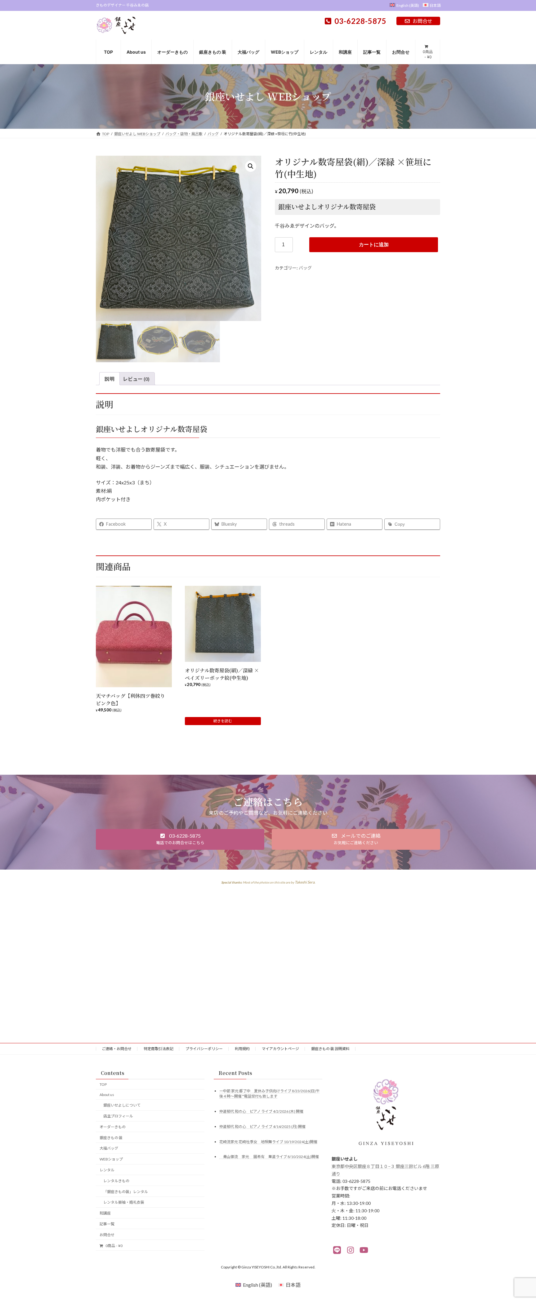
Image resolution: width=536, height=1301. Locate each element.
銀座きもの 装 (111, 1137)
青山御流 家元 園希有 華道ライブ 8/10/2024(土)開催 (269, 1156)
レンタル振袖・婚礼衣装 (123, 1202)
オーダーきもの (113, 1127)
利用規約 (242, 1048)
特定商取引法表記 (158, 1048)
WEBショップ (111, 1159)
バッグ (305, 267)
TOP (103, 1084)
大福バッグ (109, 1148)
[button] (250, 166)
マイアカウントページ (280, 1048)
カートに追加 (374, 244)
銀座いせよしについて (122, 1105)
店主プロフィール (118, 1116)
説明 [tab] (109, 379)
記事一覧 (107, 1224)
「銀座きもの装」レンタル (125, 1191)
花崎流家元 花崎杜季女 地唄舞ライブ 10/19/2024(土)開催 (268, 1141)
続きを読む (222, 721)
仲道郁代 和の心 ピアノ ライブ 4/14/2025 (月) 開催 (262, 1126)
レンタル (107, 1170)
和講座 (105, 1213)
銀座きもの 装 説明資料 (330, 1048)
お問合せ (422, 21)
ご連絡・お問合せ (117, 1048)
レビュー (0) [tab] (136, 379)
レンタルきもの (116, 1180)
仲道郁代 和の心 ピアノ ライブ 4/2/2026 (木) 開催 (261, 1111)
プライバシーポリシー (204, 1048)
